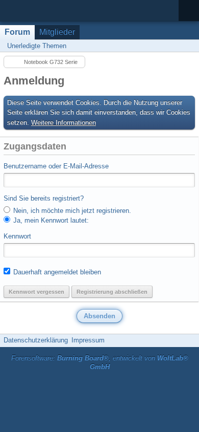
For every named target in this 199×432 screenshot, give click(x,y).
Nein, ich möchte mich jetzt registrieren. (71, 210)
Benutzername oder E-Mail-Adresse (56, 166)
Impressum (88, 340)
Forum (17, 32)
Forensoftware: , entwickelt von (99, 362)
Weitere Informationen (63, 122)
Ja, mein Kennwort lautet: (50, 220)
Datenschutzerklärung (36, 340)
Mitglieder (57, 32)
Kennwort (17, 236)
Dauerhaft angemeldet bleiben (56, 272)
